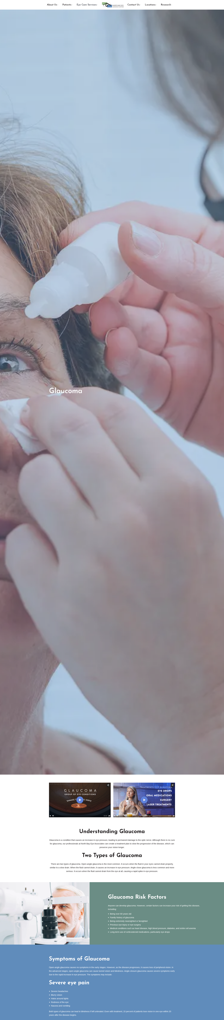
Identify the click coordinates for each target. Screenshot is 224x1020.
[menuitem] (52, 4)
